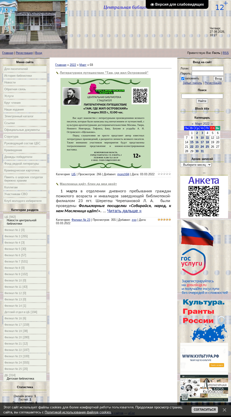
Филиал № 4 (12, 242)
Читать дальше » (124, 210)
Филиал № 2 (12, 230)
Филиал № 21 (13, 343)
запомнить (192, 78)
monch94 (123, 174)
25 (207, 146)
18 (207, 142)
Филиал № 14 (13, 305)
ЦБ (6, 217)
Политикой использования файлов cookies (78, 412)
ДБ (6, 375)
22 (191, 146)
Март (82, 65)
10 (202, 137)
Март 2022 (202, 123)
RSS (226, 53)
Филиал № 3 (12, 236)
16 (197, 142)
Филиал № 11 (13, 286)
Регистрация (24, 53)
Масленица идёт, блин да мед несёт (88, 184)
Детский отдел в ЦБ (17, 312)
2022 (73, 65)
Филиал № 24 (13, 362)
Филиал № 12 (13, 293)
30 (197, 151)
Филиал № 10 (13, 280)
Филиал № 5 (12, 249)
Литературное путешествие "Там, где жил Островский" (104, 72)
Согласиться (205, 409)
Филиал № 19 (13, 331)
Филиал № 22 (13, 350)
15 (191, 142)
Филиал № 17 (13, 324)
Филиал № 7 (12, 261)
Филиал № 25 (13, 369)
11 (207, 137)
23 (197, 146)
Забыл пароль (192, 83)
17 (202, 142)
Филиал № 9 (12, 274)
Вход (38, 53)
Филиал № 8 (12, 268)
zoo (134, 219)
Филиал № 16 (13, 318)
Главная (7, 53)
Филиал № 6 (12, 255)
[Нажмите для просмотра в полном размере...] (105, 167)
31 (202, 151)
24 (202, 146)
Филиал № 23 (13, 356)
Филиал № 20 (13, 337)
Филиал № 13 (13, 299)
